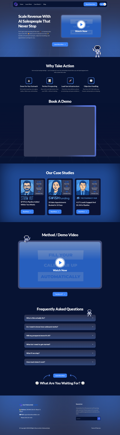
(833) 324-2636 (28, 417)
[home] (16, 4)
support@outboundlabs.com (32, 414)
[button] (37, 4)
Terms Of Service (96, 428)
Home (21, 4)
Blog (44, 4)
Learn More (28, 4)
